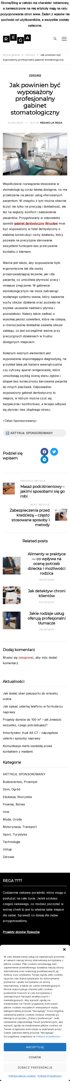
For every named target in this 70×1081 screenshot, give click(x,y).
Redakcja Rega (51, 122)
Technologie (11, 842)
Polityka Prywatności (50, 1075)
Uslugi (7, 849)
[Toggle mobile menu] (64, 39)
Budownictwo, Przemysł (20, 782)
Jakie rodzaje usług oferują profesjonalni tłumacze (47, 618)
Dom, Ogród (11, 789)
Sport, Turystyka (15, 834)
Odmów (35, 1057)
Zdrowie (35, 75)
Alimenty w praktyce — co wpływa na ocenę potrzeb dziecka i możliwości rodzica (47, 564)
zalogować (26, 657)
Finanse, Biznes (14, 804)
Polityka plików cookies (22, 1075)
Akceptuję (35, 1047)
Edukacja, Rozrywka (17, 797)
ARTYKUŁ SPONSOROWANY (24, 774)
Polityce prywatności (48, 1036)
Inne (6, 812)
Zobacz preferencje (35, 1067)
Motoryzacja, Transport (20, 827)
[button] (64, 949)
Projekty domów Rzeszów (21, 932)
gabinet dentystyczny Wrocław (36, 223)
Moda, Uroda (12, 819)
